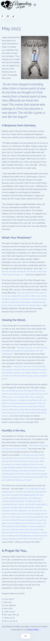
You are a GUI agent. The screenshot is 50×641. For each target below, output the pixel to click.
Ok (26, 636)
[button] (35, 5)
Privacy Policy (33, 630)
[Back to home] (16, 5)
